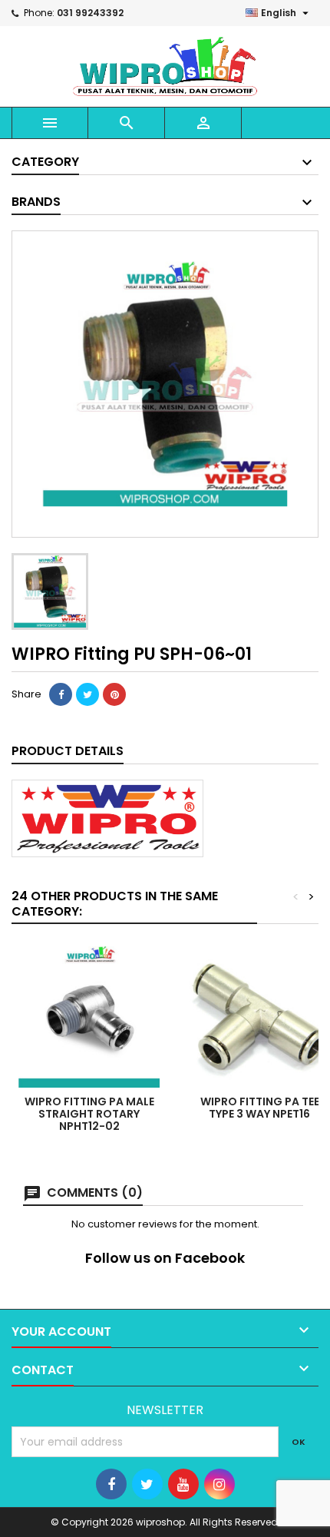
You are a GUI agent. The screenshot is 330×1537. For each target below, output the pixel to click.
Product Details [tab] (68, 751)
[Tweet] (87, 694)
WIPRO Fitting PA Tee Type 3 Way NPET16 (259, 1107)
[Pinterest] (114, 694)
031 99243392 (90, 12)
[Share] (60, 694)
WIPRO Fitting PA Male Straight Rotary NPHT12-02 (89, 1114)
